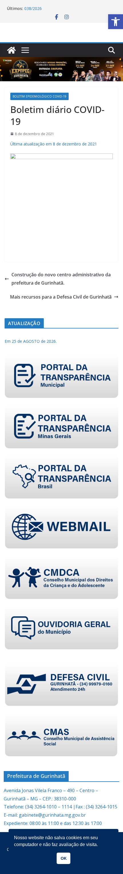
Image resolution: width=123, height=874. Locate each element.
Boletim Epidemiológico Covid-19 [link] (39, 96)
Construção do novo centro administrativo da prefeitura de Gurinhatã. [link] (61, 278)
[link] (115, 21)
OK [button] (64, 858)
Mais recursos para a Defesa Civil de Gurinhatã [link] (61, 297)
